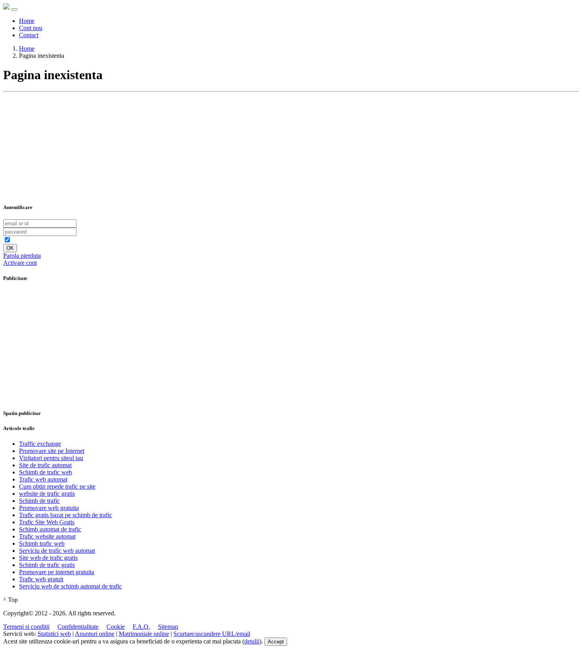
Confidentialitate (78, 626)
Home (26, 20)
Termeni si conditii (26, 626)
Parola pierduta (22, 255)
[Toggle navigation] (14, 9)
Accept (276, 642)
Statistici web (54, 633)
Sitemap (168, 626)
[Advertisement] (62, 144)
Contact (28, 35)
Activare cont (20, 262)
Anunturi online (94, 633)
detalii (251, 641)
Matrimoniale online (144, 633)
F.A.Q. (141, 626)
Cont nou (30, 28)
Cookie (116, 626)
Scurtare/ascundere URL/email (211, 633)
